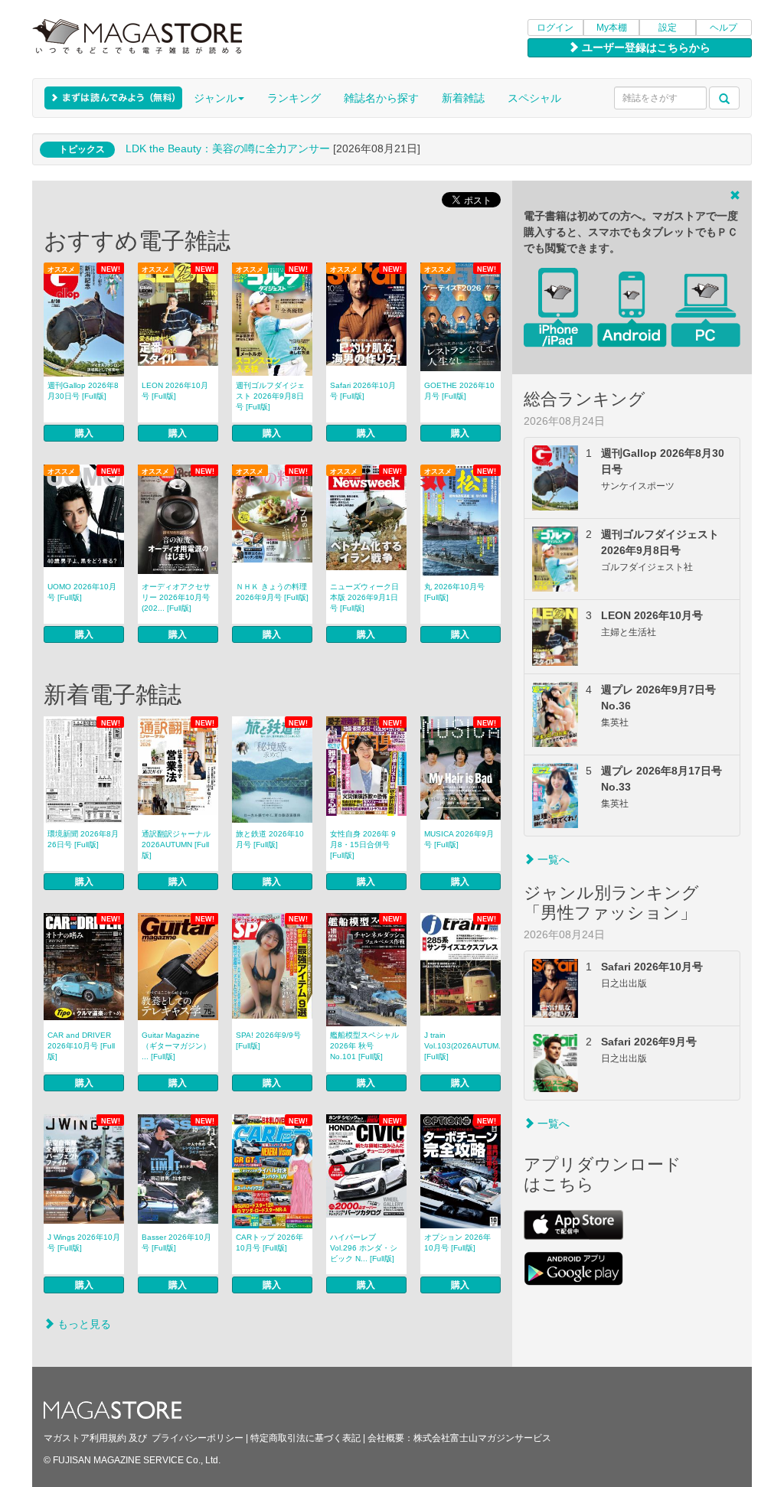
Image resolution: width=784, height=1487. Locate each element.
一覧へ (552, 859)
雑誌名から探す (381, 98)
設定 (667, 27)
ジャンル (215, 98)
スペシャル (534, 98)
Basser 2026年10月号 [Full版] (176, 1242)
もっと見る (82, 1324)
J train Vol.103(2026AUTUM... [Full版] (462, 1046)
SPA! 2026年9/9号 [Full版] (268, 1040)
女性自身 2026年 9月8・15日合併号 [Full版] (363, 844)
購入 (84, 433)
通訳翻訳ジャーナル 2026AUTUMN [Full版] (176, 844)
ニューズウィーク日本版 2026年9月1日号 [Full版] (364, 597)
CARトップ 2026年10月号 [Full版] (269, 1242)
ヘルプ (723, 27)
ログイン (555, 27)
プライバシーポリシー (197, 1438)
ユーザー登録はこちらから (644, 47)
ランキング (294, 98)
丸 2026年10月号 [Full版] (454, 592)
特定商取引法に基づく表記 (305, 1438)
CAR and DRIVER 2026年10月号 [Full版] (81, 1046)
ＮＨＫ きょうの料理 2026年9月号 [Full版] (272, 592)
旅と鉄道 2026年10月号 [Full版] (270, 839)
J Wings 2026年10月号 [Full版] (83, 1242)
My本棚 (611, 27)
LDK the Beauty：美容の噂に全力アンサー (228, 148)
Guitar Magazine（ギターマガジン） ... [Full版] (176, 1046)
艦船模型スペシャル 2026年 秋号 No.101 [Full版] (364, 1046)
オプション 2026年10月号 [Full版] (457, 1242)
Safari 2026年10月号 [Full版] (363, 390)
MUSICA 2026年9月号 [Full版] (459, 839)
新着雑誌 (463, 98)
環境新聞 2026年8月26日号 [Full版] (83, 839)
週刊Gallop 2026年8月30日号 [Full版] (83, 390)
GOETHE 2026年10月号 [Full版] (459, 390)
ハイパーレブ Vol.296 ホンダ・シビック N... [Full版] (363, 1248)
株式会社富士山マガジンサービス (482, 1438)
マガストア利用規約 (85, 1438)
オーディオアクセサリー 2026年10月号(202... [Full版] (176, 597)
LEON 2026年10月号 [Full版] (175, 390)
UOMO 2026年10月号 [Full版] (81, 592)
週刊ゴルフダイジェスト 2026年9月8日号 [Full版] (270, 396)
